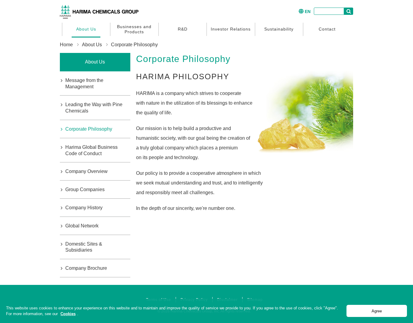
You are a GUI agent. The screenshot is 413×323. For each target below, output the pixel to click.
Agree (377, 311)
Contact (327, 29)
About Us (86, 29)
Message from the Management (84, 83)
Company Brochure (86, 268)
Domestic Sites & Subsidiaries (83, 247)
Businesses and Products (134, 29)
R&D (182, 29)
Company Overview (86, 171)
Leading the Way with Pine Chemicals (93, 107)
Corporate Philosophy (88, 129)
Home (66, 44)
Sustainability (279, 29)
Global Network (82, 225)
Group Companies (85, 189)
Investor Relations (231, 29)
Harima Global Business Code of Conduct (91, 150)
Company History (83, 207)
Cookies (68, 314)
